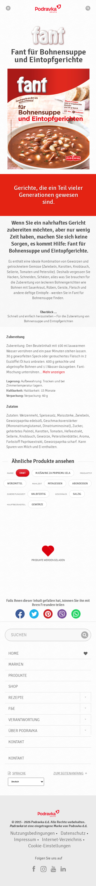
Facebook (20, 614)
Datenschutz (73, 833)
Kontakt (16, 742)
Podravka (48, 8)
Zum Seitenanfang (68, 773)
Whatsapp (76, 614)
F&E (11, 708)
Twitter (34, 614)
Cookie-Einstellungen (49, 845)
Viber (62, 614)
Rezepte (16, 697)
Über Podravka (22, 731)
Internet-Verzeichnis (62, 839)
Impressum (25, 839)
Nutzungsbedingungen (32, 833)
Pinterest (48, 614)
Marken (15, 664)
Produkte (17, 675)
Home (13, 653)
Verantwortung (24, 720)
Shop (13, 686)
